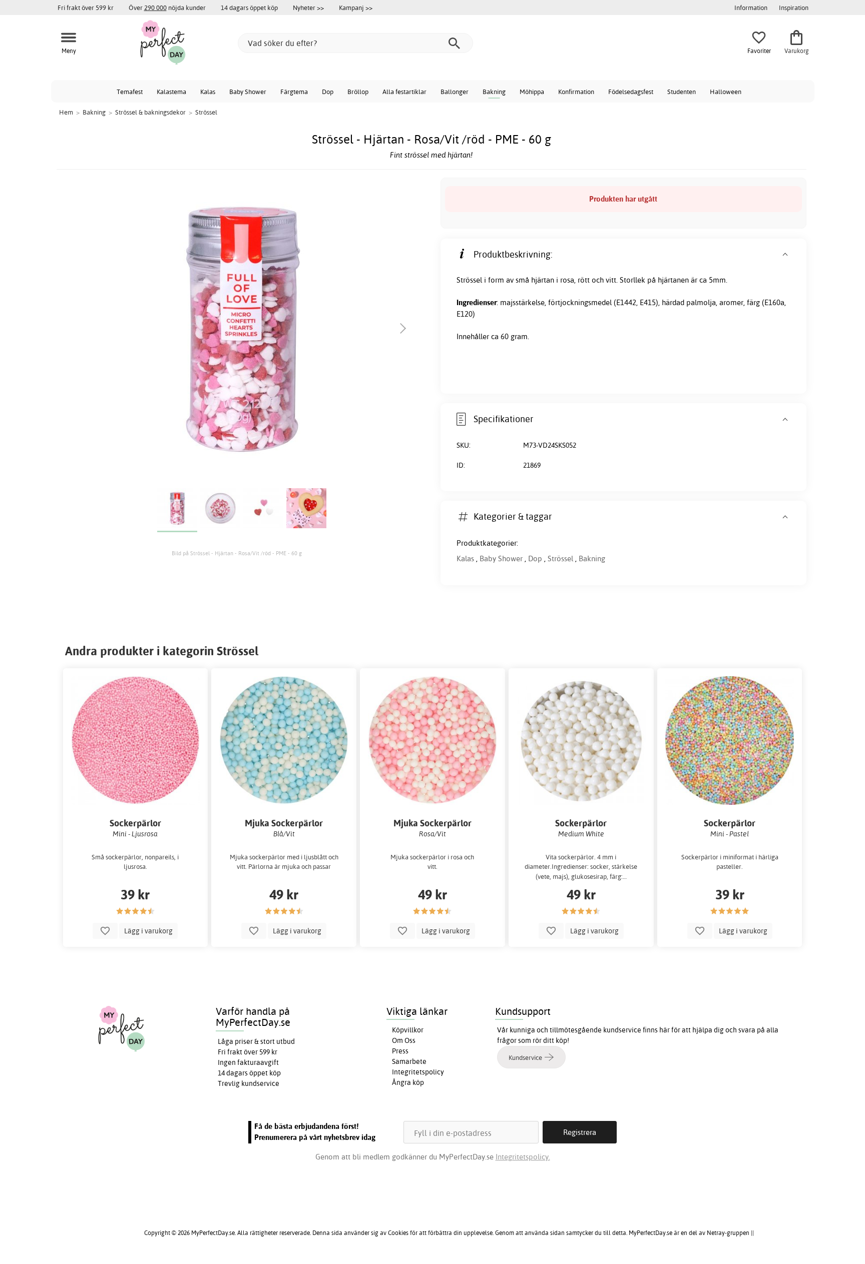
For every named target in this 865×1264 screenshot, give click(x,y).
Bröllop (357, 92)
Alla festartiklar (404, 92)
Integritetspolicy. (523, 1156)
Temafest (130, 92)
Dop (327, 92)
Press (400, 1050)
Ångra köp (408, 1082)
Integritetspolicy (418, 1071)
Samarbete (409, 1061)
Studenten (681, 92)
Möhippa (532, 92)
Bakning (494, 92)
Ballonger (455, 92)
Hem (66, 112)
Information (750, 8)
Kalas (207, 92)
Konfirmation (576, 92)
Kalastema (171, 92)
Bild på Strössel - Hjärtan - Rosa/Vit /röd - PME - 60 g (237, 553)
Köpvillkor (407, 1029)
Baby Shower (247, 92)
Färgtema (294, 92)
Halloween (725, 92)
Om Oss (403, 1040)
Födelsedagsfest (630, 92)
